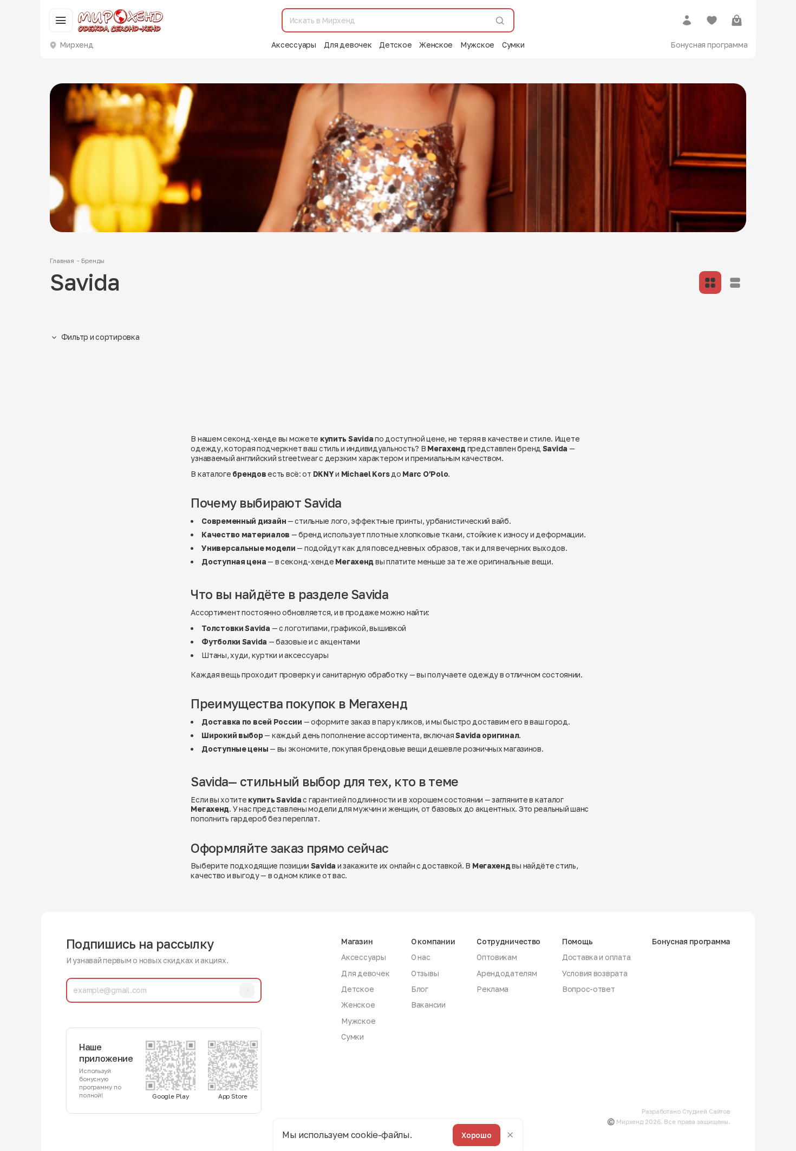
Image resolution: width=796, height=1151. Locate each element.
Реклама (492, 989)
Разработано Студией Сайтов (686, 1111)
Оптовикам (497, 957)
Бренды (92, 261)
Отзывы (425, 973)
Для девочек (348, 44)
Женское (436, 44)
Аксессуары (293, 44)
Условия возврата (595, 973)
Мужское (477, 44)
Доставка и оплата (596, 957)
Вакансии (428, 1004)
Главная (62, 261)
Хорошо (476, 1134)
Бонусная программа (708, 44)
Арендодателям (507, 973)
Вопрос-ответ (588, 989)
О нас (420, 957)
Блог (419, 989)
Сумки (513, 44)
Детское (395, 44)
